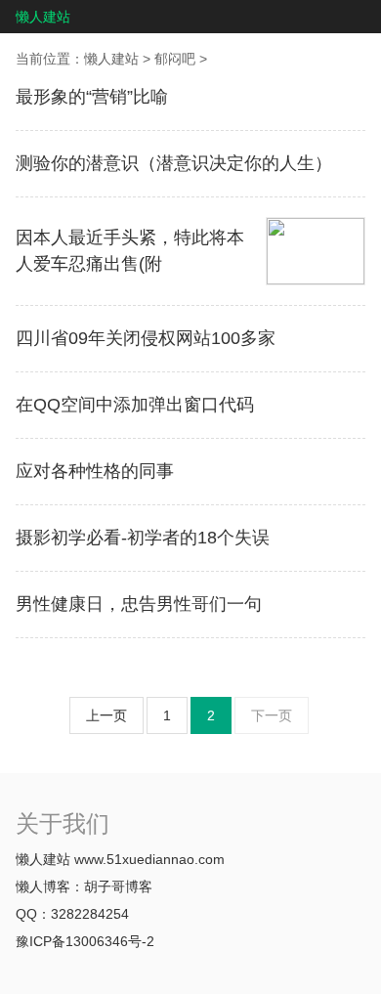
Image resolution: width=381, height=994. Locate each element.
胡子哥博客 (118, 886)
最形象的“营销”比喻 (92, 97)
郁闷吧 (174, 58)
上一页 (106, 715)
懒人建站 (43, 16)
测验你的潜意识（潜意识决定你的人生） (174, 163)
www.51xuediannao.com (149, 859)
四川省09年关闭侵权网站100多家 (145, 338)
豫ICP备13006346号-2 (85, 941)
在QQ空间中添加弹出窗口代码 (135, 404)
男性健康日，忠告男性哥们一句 (139, 604)
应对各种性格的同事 (95, 471)
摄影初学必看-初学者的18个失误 (143, 537)
